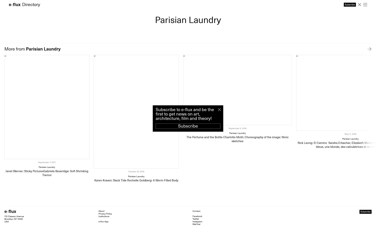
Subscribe (188, 126)
